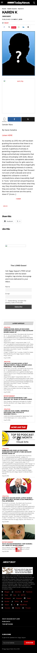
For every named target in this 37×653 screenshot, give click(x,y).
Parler (29, 598)
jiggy (6, 23)
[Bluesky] (13, 608)
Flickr (6, 595)
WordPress (23, 604)
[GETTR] (19, 595)
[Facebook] (4, 27)
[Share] (14, 119)
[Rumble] (2, 601)
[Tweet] (28, 119)
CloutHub (18, 592)
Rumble (7, 601)
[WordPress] (18, 605)
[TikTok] (12, 601)
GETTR (23, 595)
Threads (28, 608)
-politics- (7, 327)
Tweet (18, 199)
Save (14, 27)
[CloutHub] (12, 592)
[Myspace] (14, 598)
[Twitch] (2, 605)
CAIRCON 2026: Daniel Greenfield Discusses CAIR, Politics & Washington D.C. (16, 412)
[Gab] (11, 595)
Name (7, 287)
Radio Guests (12, 9)
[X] (9, 27)
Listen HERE (7, 135)
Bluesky (17, 608)
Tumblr (26, 601)
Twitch (7, 604)
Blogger (7, 592)
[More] (28, 27)
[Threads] (23, 608)
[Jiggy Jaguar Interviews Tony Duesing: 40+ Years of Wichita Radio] (18, 531)
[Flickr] (2, 595)
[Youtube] (2, 608)
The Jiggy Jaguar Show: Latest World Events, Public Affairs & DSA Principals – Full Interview (18, 365)
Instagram (8, 598)
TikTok (17, 601)
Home (4, 9)
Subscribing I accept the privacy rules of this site (15, 302)
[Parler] (25, 598)
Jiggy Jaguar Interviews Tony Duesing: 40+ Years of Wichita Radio (18, 398)
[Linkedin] (23, 27)
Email (7, 294)
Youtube (7, 608)
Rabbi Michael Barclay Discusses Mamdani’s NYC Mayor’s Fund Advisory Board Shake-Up (18, 330)
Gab (14, 595)
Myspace (19, 598)
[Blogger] (2, 592)
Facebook (29, 592)
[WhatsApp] (19, 27)
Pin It (5, 206)
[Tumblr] (21, 601)
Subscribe (29, 642)
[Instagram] (2, 598)
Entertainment (9, 396)
